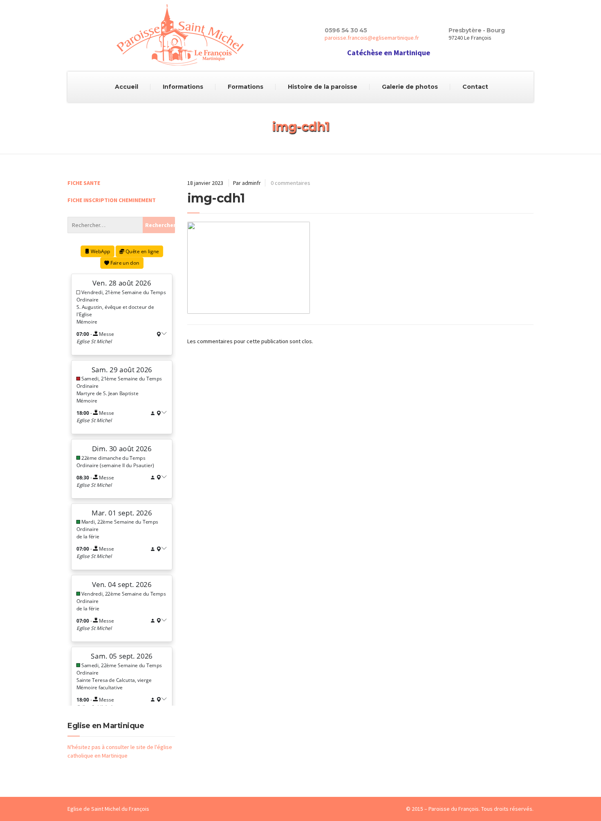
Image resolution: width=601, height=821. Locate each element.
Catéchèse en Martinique (388, 52)
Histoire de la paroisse (322, 86)
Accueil (126, 86)
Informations (183, 86)
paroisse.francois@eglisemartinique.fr (372, 37)
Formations (245, 86)
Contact (475, 86)
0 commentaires (290, 183)
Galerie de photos (410, 86)
